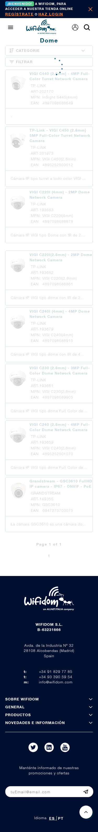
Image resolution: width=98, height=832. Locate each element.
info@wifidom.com (56, 682)
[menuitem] (75, 27)
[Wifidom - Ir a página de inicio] (41, 32)
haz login (50, 14)
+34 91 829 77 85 (55, 671)
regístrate (19, 14)
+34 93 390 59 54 (55, 677)
